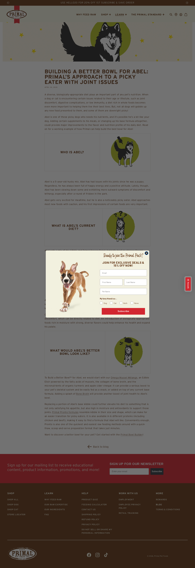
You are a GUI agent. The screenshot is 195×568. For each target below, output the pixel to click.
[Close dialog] (146, 253)
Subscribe (123, 311)
